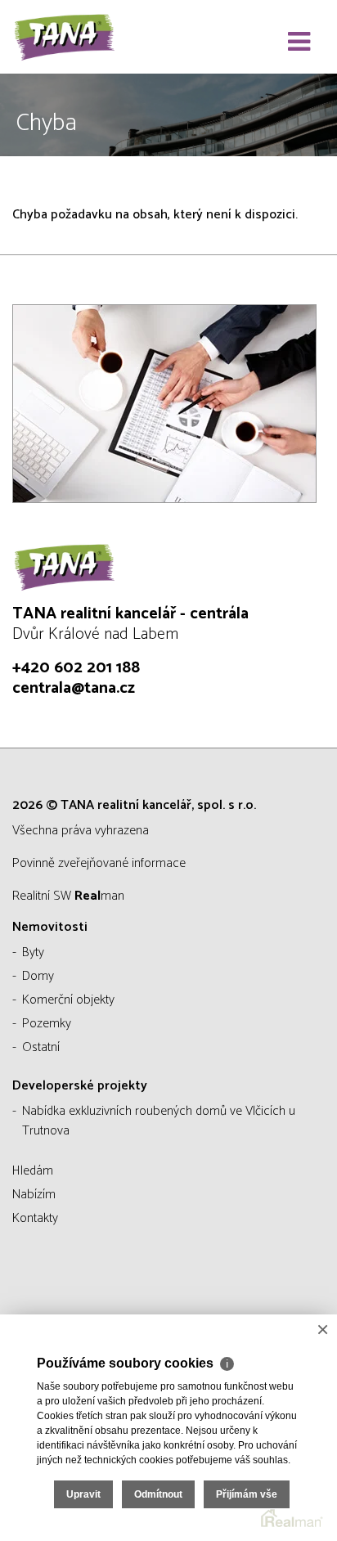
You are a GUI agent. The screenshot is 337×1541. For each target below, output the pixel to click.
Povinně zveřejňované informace (99, 863)
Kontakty (35, 1218)
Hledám (32, 1171)
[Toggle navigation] (299, 43)
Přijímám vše (246, 1494)
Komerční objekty (68, 1000)
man (99, 896)
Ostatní (41, 1047)
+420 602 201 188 (76, 667)
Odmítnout (158, 1494)
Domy (38, 976)
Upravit (83, 1494)
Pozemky (46, 1024)
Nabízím (34, 1195)
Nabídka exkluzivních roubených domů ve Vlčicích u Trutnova (158, 1121)
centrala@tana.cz (73, 688)
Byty (33, 952)
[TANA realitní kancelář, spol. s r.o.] (94, 36)
